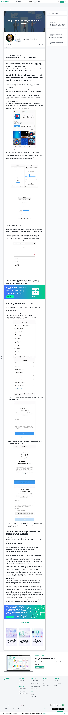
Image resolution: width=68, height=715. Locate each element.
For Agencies (22, 691)
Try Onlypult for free (40, 667)
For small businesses (23, 693)
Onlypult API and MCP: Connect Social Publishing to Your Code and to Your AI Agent (37, 641)
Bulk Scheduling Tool (35, 686)
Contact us (56, 681)
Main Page (6, 9)
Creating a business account (13, 55)
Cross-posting (34, 688)
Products (18, 1)
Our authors (45, 687)
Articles (28, 5)
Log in (58, 1)
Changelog (33, 696)
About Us (30, 1)
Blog (35, 1)
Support (32, 694)
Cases (39, 5)
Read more (45, 713)
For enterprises (22, 695)
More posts (24, 647)
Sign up (62, 1)
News (34, 5)
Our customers (57, 683)
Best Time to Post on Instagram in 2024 (57, 20)
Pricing (55, 685)
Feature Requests (35, 698)
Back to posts (25, 622)
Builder (20, 683)
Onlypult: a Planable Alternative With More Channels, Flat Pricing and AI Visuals (24, 641)
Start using (9, 617)
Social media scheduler (36, 681)
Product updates (46, 685)
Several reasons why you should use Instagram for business (21, 57)
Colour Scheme (53, 22)
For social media (22, 688)
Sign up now (10, 296)
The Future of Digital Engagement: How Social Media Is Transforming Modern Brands (11, 641)
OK (64, 713)
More (39, 1)
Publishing (21, 680)
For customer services (24, 689)
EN (65, 1)
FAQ (32, 692)
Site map (31, 708)
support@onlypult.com (46, 708)
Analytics (21, 681)
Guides (22, 5)
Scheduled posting (35, 680)
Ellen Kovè (17, 35)
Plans (25, 1)
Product (45, 5)
